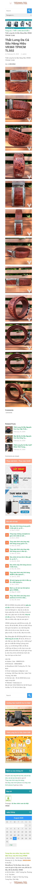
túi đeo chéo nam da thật (20, 803)
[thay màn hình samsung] (18, 515)
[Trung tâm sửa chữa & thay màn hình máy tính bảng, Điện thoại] (18, 3)
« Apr (11, 845)
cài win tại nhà (12, 778)
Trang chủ (8, 30)
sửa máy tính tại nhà (16, 775)
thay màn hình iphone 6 (15, 782)
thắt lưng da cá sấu (11, 638)
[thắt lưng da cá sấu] (18, 762)
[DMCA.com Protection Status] (8, 801)
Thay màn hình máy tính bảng (14, 780)
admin (24, 54)
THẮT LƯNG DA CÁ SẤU (21, 30)
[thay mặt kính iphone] (18, 488)
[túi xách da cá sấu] (18, 726)
